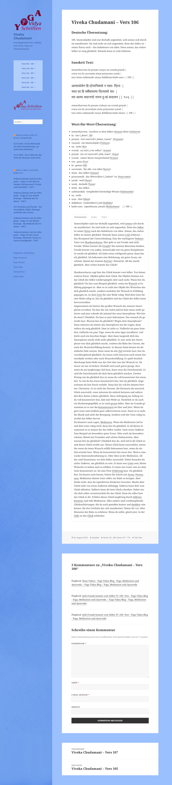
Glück (90, 515)
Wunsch (132, 283)
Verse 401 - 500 (27, 82)
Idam (86, 199)
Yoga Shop (18, 267)
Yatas (88, 180)
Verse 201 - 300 (27, 73)
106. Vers (138, 537)
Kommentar (78, 643)
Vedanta (139, 238)
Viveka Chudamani (23, 36)
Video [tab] (104, 217)
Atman (118, 131)
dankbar (136, 504)
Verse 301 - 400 (27, 78)
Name (75, 682)
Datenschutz (19, 271)
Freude (106, 246)
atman (128, 223)
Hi (90, 135)
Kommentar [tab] (80, 217)
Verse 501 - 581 (27, 87)
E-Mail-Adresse (80, 695)
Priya (115, 154)
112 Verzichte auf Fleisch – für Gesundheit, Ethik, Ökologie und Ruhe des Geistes (28, 210)
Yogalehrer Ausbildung (24, 253)
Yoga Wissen (19, 262)
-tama (127, 176)
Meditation (106, 422)
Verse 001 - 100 (27, 64)
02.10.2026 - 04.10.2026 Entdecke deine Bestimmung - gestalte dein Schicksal (27, 146)
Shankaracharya (93, 242)
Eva (85, 161)
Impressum (19, 276)
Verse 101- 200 (27, 68)
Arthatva (134, 131)
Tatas (91, 184)
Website (75, 707)
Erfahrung (117, 470)
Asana (131, 474)
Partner (108, 261)
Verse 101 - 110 (123, 537)
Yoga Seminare (20, 257)
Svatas (106, 150)
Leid (127, 234)
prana (114, 403)
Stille (76, 515)
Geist (99, 294)
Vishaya (104, 142)
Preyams (118, 139)
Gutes (131, 463)
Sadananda (127, 191)
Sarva (107, 169)
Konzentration (106, 407)
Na (84, 146)
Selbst (140, 227)
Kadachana (113, 206)
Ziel (120, 351)
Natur (87, 231)
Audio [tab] (94, 217)
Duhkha (107, 202)
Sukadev (95, 537)
